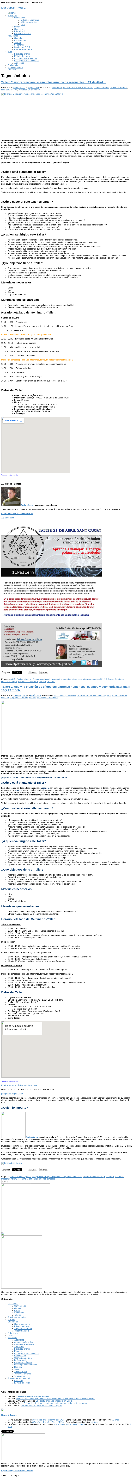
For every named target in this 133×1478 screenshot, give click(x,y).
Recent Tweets (9, 1415)
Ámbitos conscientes (72, 87)
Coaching (18, 1380)
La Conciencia (20, 1360)
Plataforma (12, 15)
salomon (42, 681)
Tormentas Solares (22, 1374)
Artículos (11, 1319)
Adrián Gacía (16, 679)
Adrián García (27, 505)
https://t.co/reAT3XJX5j (75, 1424)
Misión (17, 27)
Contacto (12, 70)
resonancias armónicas (28, 681)
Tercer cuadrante (21, 1331)
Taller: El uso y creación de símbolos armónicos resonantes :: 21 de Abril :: (53, 82)
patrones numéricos (91, 679)
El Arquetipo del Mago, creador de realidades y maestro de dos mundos (55, 1403)
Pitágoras (110, 679)
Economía (18, 1351)
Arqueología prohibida (24, 1344)
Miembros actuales (22, 33)
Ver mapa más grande (9, 475)
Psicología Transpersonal (25, 58)
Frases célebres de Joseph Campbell (32, 1396)
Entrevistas (13, 1333)
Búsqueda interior (22, 54)
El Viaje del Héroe (22, 56)
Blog (10, 52)
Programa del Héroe (23, 49)
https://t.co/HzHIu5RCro (53, 1422)
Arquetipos (19, 63)
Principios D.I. (20, 31)
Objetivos (18, 29)
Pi (104, 679)
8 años (116, 1420)
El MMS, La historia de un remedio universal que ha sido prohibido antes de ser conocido (55, 1399)
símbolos (51, 681)
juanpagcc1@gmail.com (12, 1094)
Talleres (17, 43)
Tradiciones (19, 1376)
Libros (10, 1335)
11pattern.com (7, 518)
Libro (23, 24)
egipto (50, 679)
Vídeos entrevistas (29, 22)
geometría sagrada (61, 679)
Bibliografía (13, 65)
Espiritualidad (20, 1356)
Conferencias (20, 40)
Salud (16, 1369)
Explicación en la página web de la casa (19, 1085)
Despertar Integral (13, 7)
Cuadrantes (87, 87)
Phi (101, 679)
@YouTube (37, 1420)
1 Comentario (34, 90)
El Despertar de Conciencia (26, 61)
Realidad (5, 90)
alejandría (26, 679)
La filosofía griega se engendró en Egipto (54, 1401)
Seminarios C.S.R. (22, 47)
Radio (17, 1310)
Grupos (17, 1308)
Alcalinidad (19, 1340)
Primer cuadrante (119, 695)
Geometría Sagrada (118, 87)
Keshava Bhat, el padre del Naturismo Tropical (41, 1405)
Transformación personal (19, 1378)
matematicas (76, 679)
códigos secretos (39, 679)
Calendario (19, 38)
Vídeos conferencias (30, 20)
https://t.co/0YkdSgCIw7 (53, 1420)
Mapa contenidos (15, 67)
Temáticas (22, 90)
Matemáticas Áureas (23, 1362)
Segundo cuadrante (19, 698)
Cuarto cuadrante (101, 87)
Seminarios (19, 45)
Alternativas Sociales (23, 1342)
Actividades (13, 36)
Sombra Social (20, 1371)
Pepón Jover (19, 18)
